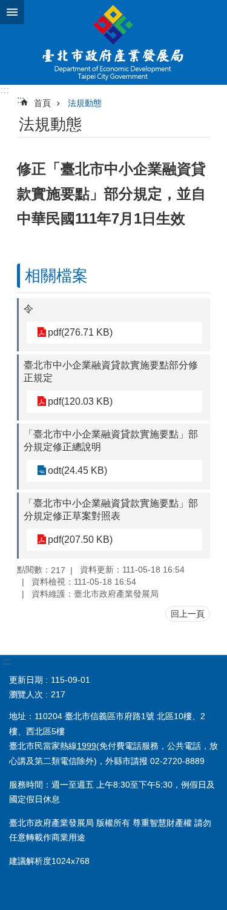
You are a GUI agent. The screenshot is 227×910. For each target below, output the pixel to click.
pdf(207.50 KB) (80, 539)
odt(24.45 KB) (77, 470)
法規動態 (85, 103)
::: (4, 90)
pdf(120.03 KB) (80, 401)
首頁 (42, 103)
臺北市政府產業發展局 (113, 42)
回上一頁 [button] (188, 614)
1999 (86, 746)
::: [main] (20, 100)
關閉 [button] (12, 12)
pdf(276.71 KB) (80, 332)
